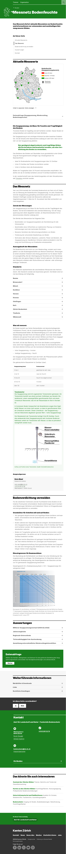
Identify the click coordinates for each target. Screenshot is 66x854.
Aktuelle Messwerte (21, 40)
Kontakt (17, 53)
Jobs (60, 835)
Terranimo (19, 178)
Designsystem (31, 839)
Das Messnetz (19, 43)
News (23, 835)
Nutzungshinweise (18, 841)
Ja (15, 706)
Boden (17, 8)
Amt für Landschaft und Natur (25, 820)
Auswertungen (19, 50)
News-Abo (30, 835)
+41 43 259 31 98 (20, 486)
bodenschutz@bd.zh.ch (22, 749)
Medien (39, 835)
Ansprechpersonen (19, 751)
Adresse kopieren (19, 739)
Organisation (24, 2)
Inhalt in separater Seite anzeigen (23, 108)
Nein (22, 706)
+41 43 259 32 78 (44, 731)
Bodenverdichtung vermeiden (24, 46)
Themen (15, 2)
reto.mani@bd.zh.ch (21, 484)
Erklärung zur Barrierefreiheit (44, 839)
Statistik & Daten (49, 835)
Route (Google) (18, 736)
